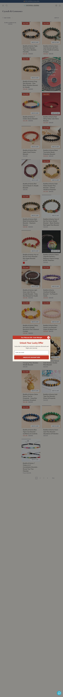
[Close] (48, 337)
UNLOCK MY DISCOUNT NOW (31, 357)
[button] (59, 693)
